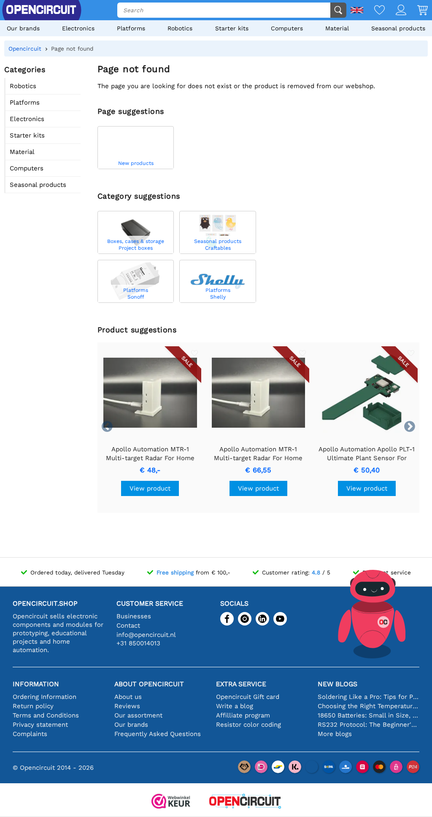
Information (36, 684)
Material (337, 28)
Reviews (127, 706)
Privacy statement (40, 724)
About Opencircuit (149, 684)
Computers (287, 28)
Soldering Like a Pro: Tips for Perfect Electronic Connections (368, 697)
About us (128, 697)
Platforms (131, 28)
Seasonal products (398, 28)
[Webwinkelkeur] (170, 802)
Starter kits (231, 28)
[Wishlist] (374, 11)
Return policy (33, 706)
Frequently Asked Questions (157, 734)
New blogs (337, 684)
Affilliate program (243, 715)
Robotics (179, 28)
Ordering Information (44, 697)
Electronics (78, 28)
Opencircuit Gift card (247, 697)
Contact (128, 625)
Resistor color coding (248, 724)
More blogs (335, 734)
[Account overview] (395, 11)
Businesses (133, 616)
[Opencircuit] (245, 802)
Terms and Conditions (46, 715)
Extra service (241, 684)
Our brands (23, 28)
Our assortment (138, 715)
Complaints (30, 734)
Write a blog (234, 706)
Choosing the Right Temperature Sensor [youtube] (368, 706)
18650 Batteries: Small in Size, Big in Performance (368, 715)
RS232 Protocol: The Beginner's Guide (368, 724)
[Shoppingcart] (417, 11)
